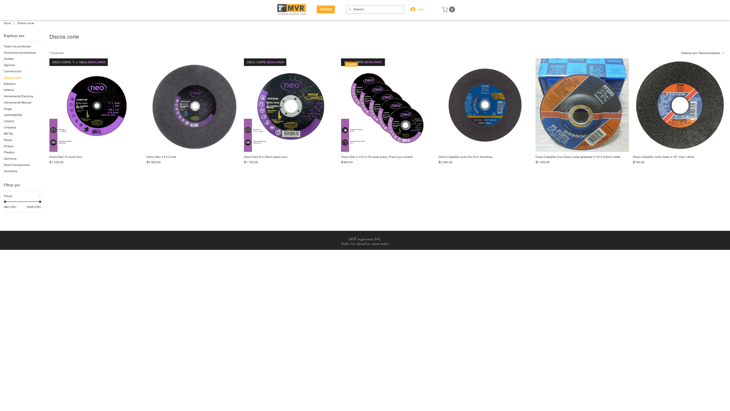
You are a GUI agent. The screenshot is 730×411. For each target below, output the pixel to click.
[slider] (5, 201)
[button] (449, 9)
